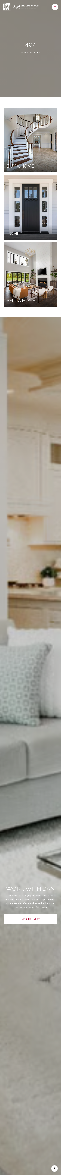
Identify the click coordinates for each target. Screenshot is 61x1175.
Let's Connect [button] (30, 919)
